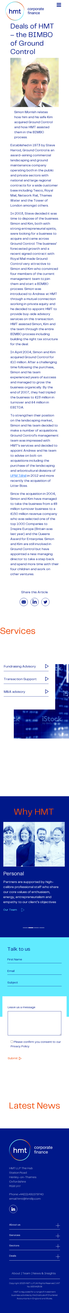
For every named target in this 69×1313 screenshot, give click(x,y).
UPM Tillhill (18, 475)
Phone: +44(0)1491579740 (26, 1194)
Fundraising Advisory (20, 666)
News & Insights (44, 1273)
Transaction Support (20, 679)
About (16, 1273)
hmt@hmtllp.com (29, 1198)
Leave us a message (21, 1007)
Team (26, 1273)
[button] (25, 927)
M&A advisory (14, 692)
